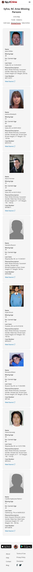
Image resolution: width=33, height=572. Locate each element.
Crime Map (16, 17)
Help (7, 558)
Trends (13, 20)
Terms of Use (21, 554)
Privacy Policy (21, 557)
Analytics (19, 20)
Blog (7, 565)
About (8, 554)
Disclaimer (20, 561)
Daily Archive (26, 23)
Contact (8, 561)
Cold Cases (6, 23)
